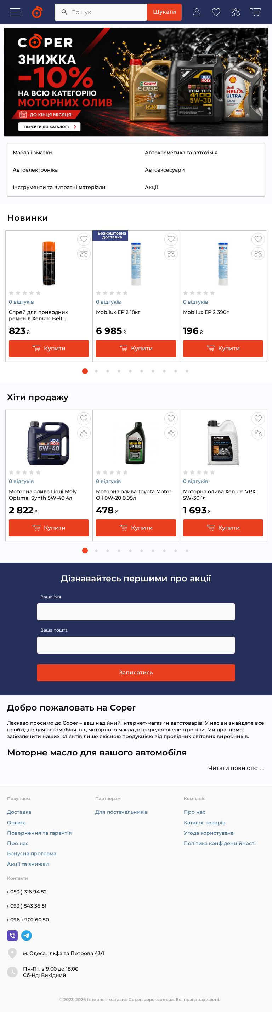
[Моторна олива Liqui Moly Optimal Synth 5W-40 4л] (49, 462)
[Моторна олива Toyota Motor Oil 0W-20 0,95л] (136, 462)
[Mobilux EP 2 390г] (223, 283)
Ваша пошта (54, 630)
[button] (85, 371)
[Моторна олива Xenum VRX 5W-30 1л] (223, 462)
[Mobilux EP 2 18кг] (136, 283)
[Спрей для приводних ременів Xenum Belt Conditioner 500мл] (49, 283)
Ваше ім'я (50, 596)
